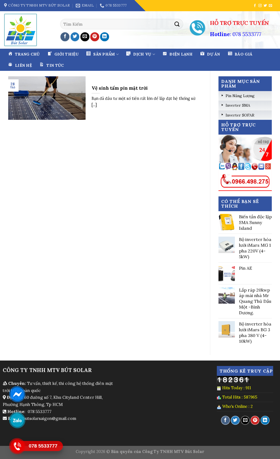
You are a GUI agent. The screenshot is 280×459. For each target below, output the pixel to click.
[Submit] (177, 24)
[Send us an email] (270, 6)
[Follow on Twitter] (265, 6)
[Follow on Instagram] (260, 6)
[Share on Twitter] (75, 36)
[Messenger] (17, 394)
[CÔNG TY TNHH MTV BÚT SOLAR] (22, 30)
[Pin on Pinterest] (94, 36)
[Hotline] (17, 446)
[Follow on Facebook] (254, 6)
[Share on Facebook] (64, 36)
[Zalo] (17, 420)
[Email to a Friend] (84, 36)
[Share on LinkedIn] (104, 36)
